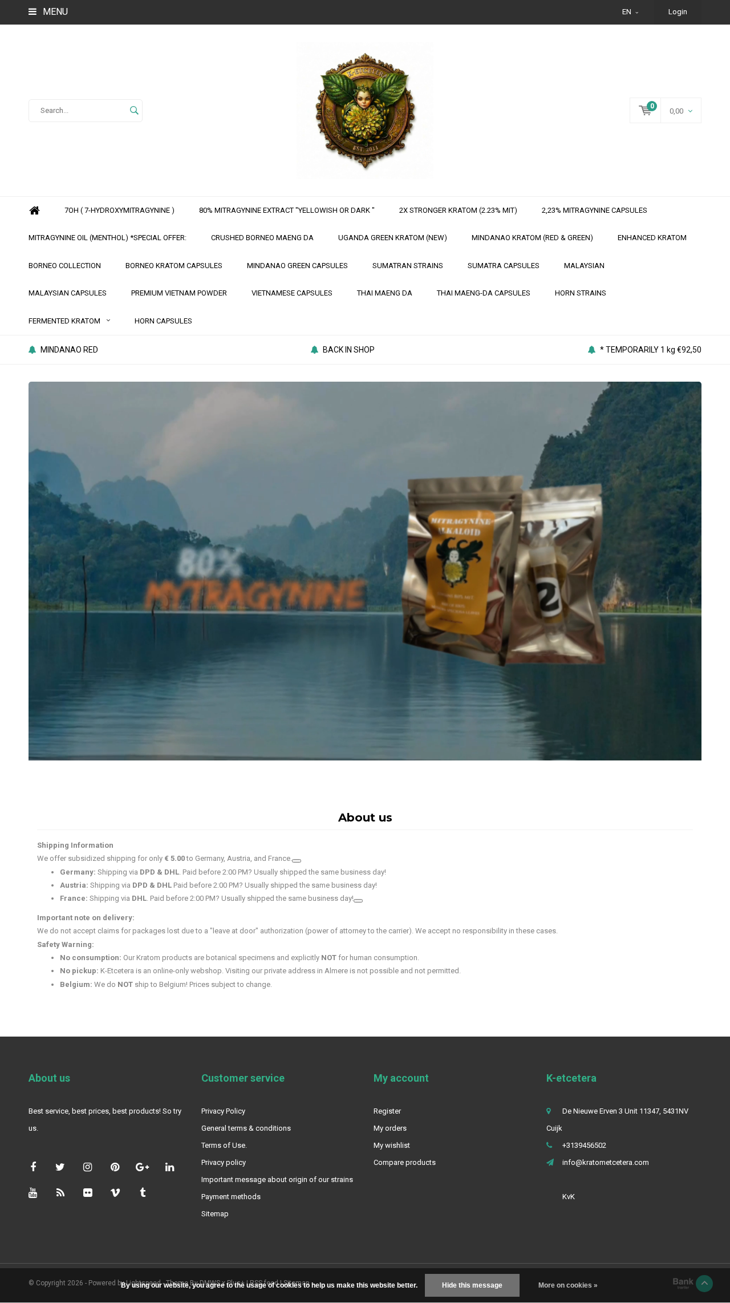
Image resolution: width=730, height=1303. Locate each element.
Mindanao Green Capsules (297, 265)
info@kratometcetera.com (605, 1162)
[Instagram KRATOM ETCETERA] (87, 1167)
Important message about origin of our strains (277, 1179)
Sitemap (215, 1213)
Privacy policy (223, 1162)
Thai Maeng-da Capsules (483, 293)
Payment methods (231, 1196)
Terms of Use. (224, 1145)
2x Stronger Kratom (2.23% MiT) (458, 210)
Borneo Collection (65, 265)
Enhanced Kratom (652, 237)
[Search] (134, 110)
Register (387, 1111)
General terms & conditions (246, 1128)
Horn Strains (580, 293)
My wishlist (392, 1145)
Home (34, 211)
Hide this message (472, 1285)
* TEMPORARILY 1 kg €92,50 (650, 349)
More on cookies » (568, 1285)
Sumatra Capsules (504, 265)
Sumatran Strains (407, 265)
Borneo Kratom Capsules (173, 265)
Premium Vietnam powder (179, 293)
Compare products (405, 1162)
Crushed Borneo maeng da (262, 237)
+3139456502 (584, 1145)
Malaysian (584, 265)
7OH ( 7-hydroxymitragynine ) (119, 210)
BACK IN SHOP (349, 349)
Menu (54, 11)
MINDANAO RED (69, 349)
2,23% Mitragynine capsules (594, 210)
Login (677, 11)
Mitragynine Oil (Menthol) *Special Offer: (107, 237)
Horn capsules (163, 321)
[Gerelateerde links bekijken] (296, 861)
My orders (390, 1128)
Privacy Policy (223, 1111)
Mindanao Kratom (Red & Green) (532, 237)
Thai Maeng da (384, 293)
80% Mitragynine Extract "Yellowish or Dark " (287, 210)
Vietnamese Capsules (292, 293)
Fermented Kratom (64, 321)
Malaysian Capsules (68, 293)
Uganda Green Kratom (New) (392, 237)
